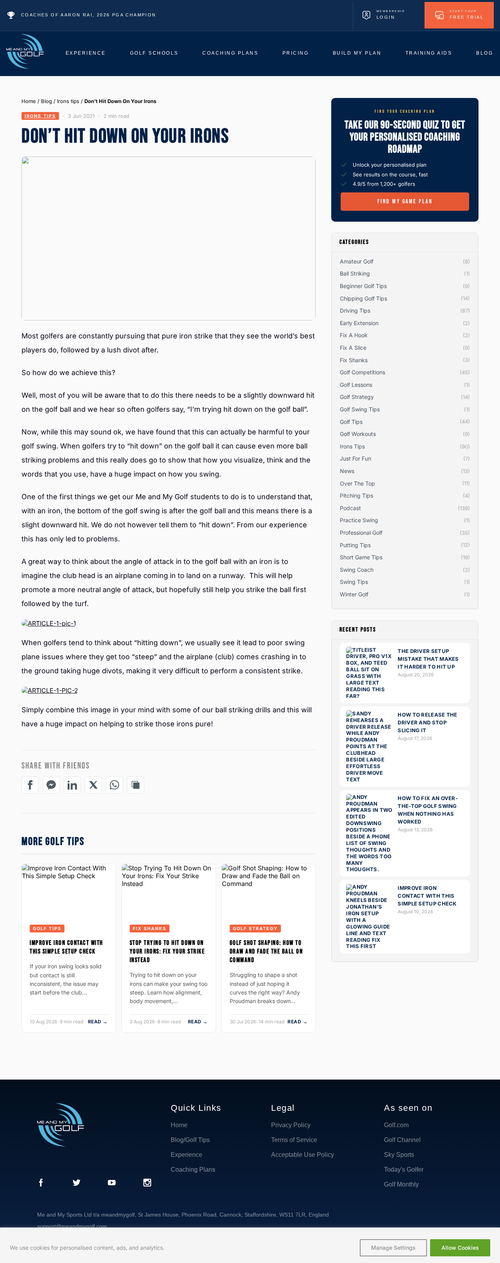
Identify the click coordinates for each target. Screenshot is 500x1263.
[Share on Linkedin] (72, 784)
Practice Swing (359, 520)
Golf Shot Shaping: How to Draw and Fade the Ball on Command (266, 951)
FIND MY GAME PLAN (405, 201)
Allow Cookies (460, 1247)
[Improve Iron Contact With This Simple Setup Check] (369, 946)
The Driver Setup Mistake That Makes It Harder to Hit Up (428, 659)
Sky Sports (399, 1154)
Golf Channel (402, 1140)
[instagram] (147, 1183)
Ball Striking (355, 273)
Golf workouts (358, 433)
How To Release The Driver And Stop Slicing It (427, 722)
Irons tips (68, 101)
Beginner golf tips (363, 286)
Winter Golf (354, 594)
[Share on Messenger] (51, 784)
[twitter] (76, 1183)
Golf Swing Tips (360, 409)
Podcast (350, 508)
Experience (86, 53)
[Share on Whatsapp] (114, 784)
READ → (98, 1022)
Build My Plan (357, 53)
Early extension (359, 323)
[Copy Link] (135, 784)
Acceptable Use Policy (302, 1154)
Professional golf (361, 532)
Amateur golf (356, 261)
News (347, 471)
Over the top (357, 483)
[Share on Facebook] (30, 784)
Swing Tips (354, 581)
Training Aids (428, 53)
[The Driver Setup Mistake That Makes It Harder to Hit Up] (369, 696)
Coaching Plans (230, 53)
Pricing (295, 53)
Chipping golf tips (363, 298)
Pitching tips (356, 495)
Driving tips (355, 310)
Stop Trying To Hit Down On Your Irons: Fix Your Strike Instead (167, 951)
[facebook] (41, 1183)
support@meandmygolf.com (72, 1226)
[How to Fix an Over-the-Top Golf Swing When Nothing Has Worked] (369, 869)
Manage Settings (393, 1247)
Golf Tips (47, 928)
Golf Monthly (401, 1184)
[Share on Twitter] (93, 784)
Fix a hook (354, 335)
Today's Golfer (403, 1169)
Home (28, 101)
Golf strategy (255, 928)
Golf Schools (154, 53)
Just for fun (355, 458)
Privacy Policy (291, 1125)
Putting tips (355, 545)
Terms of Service (294, 1140)
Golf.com (396, 1125)
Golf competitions (362, 372)
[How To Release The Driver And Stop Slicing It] (369, 779)
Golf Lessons (356, 384)
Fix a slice (353, 347)
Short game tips (361, 557)
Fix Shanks (149, 928)
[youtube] (112, 1183)
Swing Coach (356, 569)
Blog (484, 53)
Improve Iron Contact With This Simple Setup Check (66, 947)
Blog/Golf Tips (190, 1140)
